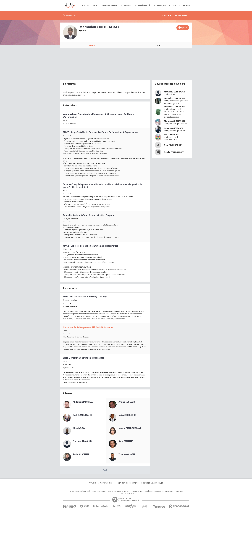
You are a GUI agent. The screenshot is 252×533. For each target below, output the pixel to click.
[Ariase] (159, 506)
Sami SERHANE (126, 441)
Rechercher (71, 15)
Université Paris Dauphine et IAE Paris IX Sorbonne (88, 327)
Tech (95, 5)
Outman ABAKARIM (82, 441)
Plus (105, 470)
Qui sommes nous (75, 491)
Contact (86, 491)
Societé (110, 491)
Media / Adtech (109, 5)
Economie (184, 5)
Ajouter (184, 27)
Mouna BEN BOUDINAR (130, 428)
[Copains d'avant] (130, 506)
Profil (92, 45)
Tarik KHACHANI (81, 454)
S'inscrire (166, 15)
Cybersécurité (142, 5)
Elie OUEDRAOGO (171, 134)
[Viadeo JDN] (144, 506)
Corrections (179, 491)
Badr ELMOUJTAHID (82, 415)
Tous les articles (167, 491)
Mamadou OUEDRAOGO (174, 91)
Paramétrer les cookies (140, 491)
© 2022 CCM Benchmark (126, 493)
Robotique (160, 5)
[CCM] (84, 506)
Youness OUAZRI (127, 454)
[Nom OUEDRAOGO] (158, 145)
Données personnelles (122, 491)
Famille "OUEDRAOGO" (174, 152)
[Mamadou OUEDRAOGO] (70, 32)
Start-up (126, 5)
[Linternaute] (101, 506)
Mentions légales (155, 491)
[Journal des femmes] (69, 506)
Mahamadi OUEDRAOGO (174, 121)
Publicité (93, 491)
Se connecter (181, 15)
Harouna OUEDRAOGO (173, 128)
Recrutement (102, 491)
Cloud (172, 5)
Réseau (157, 45)
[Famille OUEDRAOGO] (158, 152)
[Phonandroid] (179, 506)
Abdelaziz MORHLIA (83, 401)
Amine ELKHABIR (127, 401)
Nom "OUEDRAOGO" (173, 145)
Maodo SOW (79, 428)
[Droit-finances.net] (116, 506)
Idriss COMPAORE (127, 415)
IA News (86, 5)
